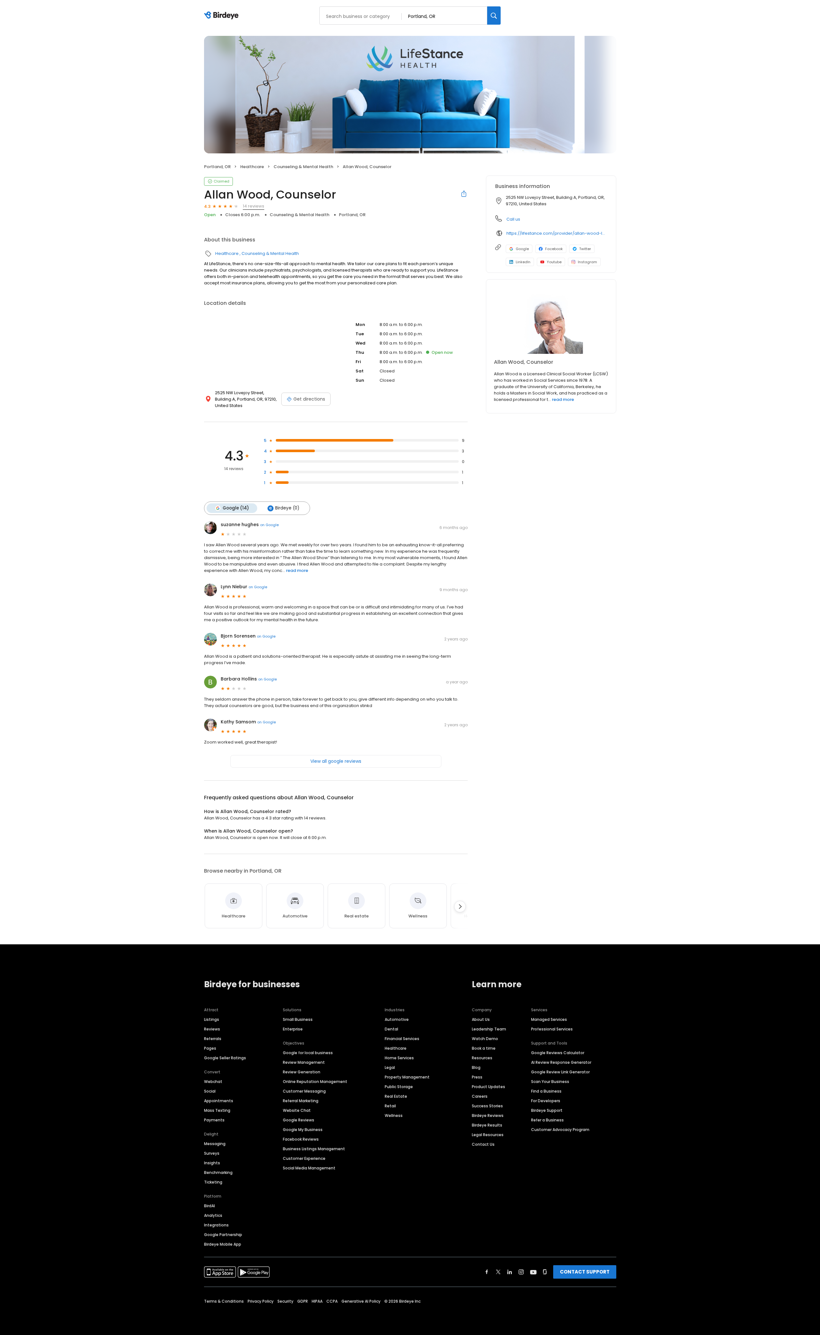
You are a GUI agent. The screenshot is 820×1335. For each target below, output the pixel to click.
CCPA (332, 1301)
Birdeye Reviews (488, 1115)
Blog (476, 1067)
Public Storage (399, 1086)
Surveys (211, 1153)
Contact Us (483, 1144)
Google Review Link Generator (560, 1072)
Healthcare (252, 167)
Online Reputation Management (315, 1081)
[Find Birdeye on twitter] (498, 1272)
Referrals (212, 1038)
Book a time (484, 1048)
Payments (214, 1120)
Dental (391, 1029)
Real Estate (396, 1096)
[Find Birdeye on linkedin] (509, 1272)
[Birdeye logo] (222, 15)
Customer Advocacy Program (560, 1129)
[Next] (460, 906)
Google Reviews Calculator (557, 1052)
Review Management (304, 1062)
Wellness (394, 1115)
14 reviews (253, 206)
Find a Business (546, 1091)
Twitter (585, 248)
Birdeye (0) (287, 508)
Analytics (213, 1215)
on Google (269, 524)
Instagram (587, 262)
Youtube (554, 262)
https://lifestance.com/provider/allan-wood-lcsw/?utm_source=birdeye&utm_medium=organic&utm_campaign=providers (556, 233)
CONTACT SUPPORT (585, 1271)
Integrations (216, 1225)
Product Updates (488, 1086)
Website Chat (297, 1110)
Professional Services (552, 1029)
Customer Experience (304, 1158)
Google (522, 248)
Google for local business (308, 1052)
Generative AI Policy (361, 1301)
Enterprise (293, 1029)
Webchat (213, 1081)
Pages (210, 1048)
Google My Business (303, 1129)
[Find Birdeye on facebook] (486, 1272)
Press (477, 1077)
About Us (481, 1019)
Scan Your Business (550, 1081)
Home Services (399, 1058)
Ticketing (213, 1182)
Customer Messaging (304, 1091)
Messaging (215, 1143)
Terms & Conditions (224, 1301)
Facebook (554, 248)
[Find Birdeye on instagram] (521, 1272)
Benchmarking (218, 1172)
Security (285, 1301)
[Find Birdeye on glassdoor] (545, 1272)
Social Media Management (309, 1168)
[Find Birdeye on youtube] (533, 1272)
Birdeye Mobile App (222, 1244)
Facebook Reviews (301, 1139)
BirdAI (209, 1206)
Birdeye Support (546, 1110)
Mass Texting (217, 1110)
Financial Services (402, 1038)
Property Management (407, 1077)
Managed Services (549, 1019)
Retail (390, 1106)
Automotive (397, 1019)
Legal (390, 1067)
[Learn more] (551, 322)
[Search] (494, 15)
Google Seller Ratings (225, 1058)
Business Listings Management (314, 1149)
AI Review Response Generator (561, 1062)
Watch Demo (485, 1038)
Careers (480, 1096)
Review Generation (301, 1072)
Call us (513, 219)
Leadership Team (489, 1029)
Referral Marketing (300, 1100)
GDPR (302, 1301)
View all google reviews (335, 761)
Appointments (218, 1100)
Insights (212, 1163)
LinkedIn (523, 262)
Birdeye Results (487, 1125)
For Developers (545, 1100)
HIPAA (317, 1301)
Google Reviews (298, 1120)
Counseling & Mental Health (303, 167)
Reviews (212, 1029)
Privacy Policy (261, 1301)
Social (210, 1091)
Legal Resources (488, 1134)
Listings (211, 1019)
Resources (482, 1058)
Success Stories (487, 1106)
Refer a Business (547, 1120)
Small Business (298, 1019)
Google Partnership (223, 1234)
